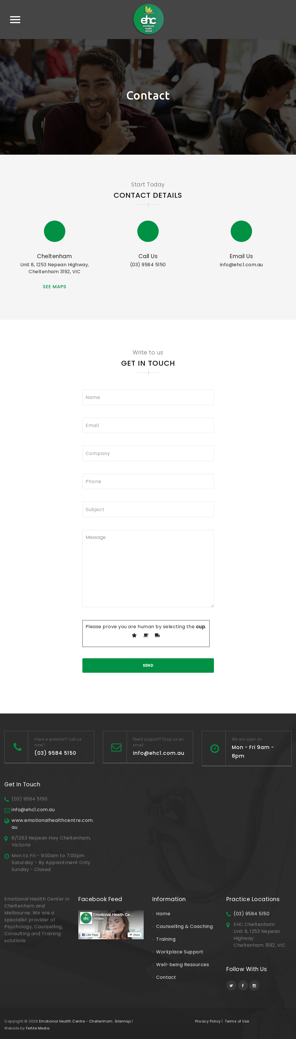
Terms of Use (237, 1021)
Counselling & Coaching (184, 926)
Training (165, 939)
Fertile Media (38, 1028)
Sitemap (123, 1021)
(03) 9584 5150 (148, 264)
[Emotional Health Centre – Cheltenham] (148, 19)
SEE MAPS (54, 286)
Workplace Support (180, 952)
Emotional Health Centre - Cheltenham (76, 1021)
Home (163, 913)
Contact (166, 977)
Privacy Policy (208, 1021)
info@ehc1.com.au (241, 264)
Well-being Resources (182, 964)
